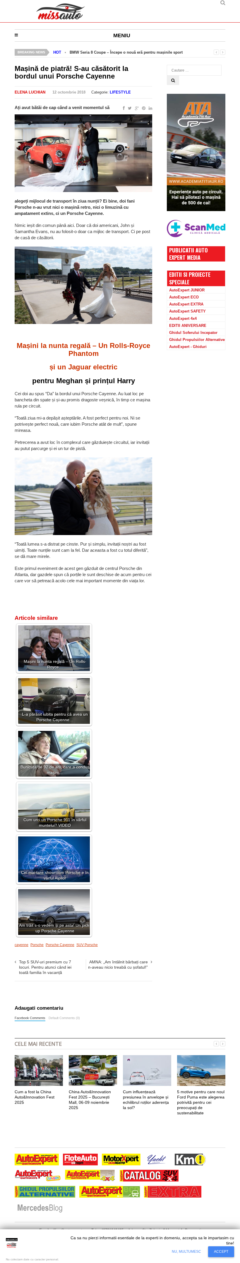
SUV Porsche (87, 945)
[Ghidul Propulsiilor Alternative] (45, 1192)
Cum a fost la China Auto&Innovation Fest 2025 (34, 1097)
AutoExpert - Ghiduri (188, 346)
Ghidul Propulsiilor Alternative (197, 339)
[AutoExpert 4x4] (90, 1176)
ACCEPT (221, 1252)
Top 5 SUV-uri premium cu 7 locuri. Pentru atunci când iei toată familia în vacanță (45, 967)
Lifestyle (120, 92)
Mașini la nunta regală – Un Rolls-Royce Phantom (83, 349)
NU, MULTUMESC (186, 1252)
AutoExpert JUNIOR (187, 290)
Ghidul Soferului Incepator (193, 332)
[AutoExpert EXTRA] (172, 1192)
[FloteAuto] (80, 1160)
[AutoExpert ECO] (109, 1192)
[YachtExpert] (157, 1160)
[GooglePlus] (136, 108)
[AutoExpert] (37, 1160)
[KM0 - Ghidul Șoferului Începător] (190, 1160)
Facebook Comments (30, 1018)
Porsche (37, 945)
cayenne (21, 945)
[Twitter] (129, 108)
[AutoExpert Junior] (38, 1176)
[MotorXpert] (121, 1160)
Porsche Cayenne (60, 945)
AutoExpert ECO (184, 297)
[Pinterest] (142, 108)
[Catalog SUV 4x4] (149, 1176)
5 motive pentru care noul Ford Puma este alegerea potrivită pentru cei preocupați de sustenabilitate (200, 1102)
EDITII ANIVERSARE (187, 325)
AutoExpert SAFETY (187, 311)
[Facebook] (123, 108)
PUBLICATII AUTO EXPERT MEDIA (188, 253)
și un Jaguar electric (83, 367)
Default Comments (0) (64, 1018)
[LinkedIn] (149, 108)
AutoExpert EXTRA (186, 304)
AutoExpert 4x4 (183, 318)
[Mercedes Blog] (40, 1208)
